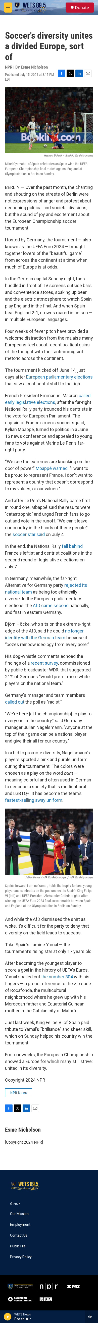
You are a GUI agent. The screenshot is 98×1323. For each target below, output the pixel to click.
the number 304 (57, 976)
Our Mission (19, 1214)
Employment (20, 1225)
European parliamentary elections (59, 377)
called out (14, 702)
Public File (18, 1246)
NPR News (18, 1093)
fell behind (72, 546)
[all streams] (91, 1316)
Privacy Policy (21, 1257)
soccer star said (29, 534)
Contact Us (18, 1235)
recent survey (44, 663)
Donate (82, 7)
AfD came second (51, 605)
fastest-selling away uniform (33, 800)
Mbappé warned (52, 468)
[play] (8, 1316)
